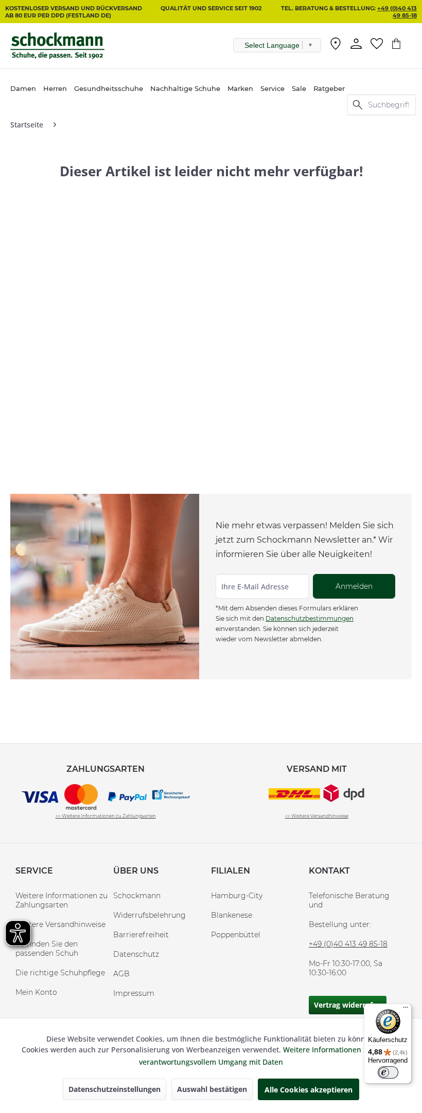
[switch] (388, 1072)
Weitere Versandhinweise (60, 924)
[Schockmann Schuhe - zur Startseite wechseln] (57, 45)
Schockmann (137, 895)
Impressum (133, 993)
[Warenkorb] (401, 44)
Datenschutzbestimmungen (310, 618)
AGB (121, 973)
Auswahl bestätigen (212, 1089)
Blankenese (231, 915)
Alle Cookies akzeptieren (309, 1090)
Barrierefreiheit (141, 934)
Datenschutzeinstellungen (114, 1089)
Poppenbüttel (235, 934)
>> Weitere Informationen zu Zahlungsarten (106, 816)
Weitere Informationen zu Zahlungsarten (61, 900)
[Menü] (405, 1010)
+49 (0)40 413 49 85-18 (397, 12)
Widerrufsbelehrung (149, 915)
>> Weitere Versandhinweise (316, 816)
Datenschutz (136, 954)
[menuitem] (335, 46)
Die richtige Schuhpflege (60, 972)
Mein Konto (36, 992)
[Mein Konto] (356, 44)
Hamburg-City (236, 895)
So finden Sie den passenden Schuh (46, 948)
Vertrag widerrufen (347, 1005)
